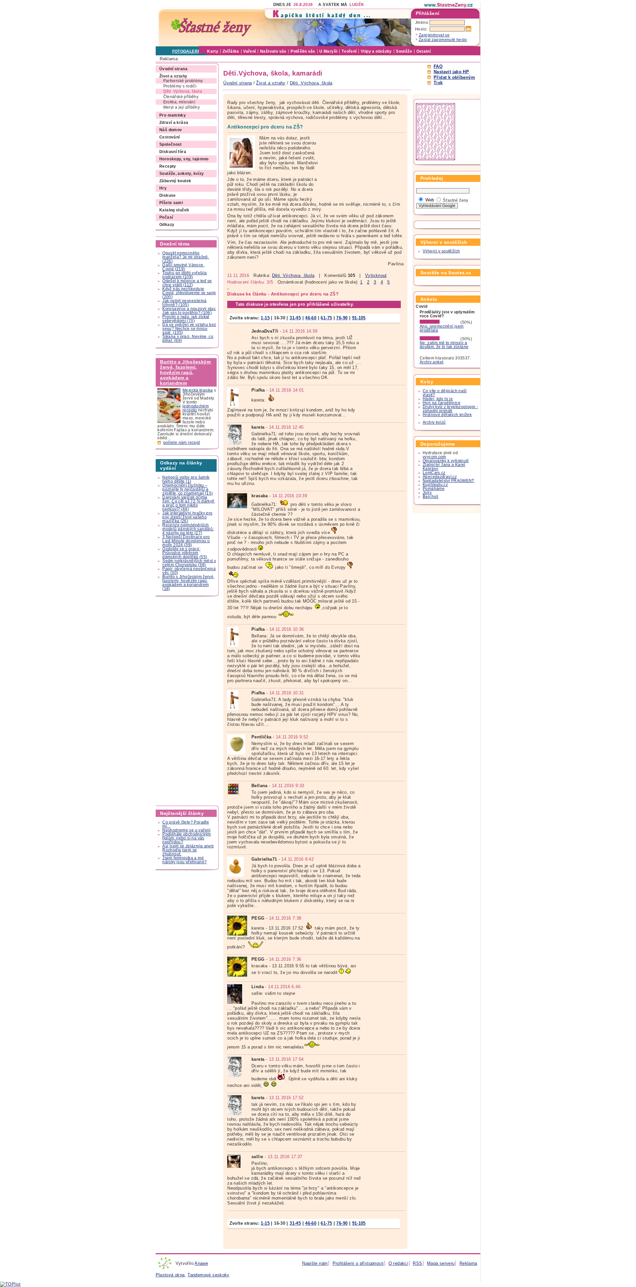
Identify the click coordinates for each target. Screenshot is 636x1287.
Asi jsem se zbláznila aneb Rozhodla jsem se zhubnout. (188, 850)
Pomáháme (434, 489)
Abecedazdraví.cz (440, 477)
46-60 (310, 317)
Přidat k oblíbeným (454, 77)
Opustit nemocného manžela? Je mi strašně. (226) (185, 257)
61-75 (326, 317)
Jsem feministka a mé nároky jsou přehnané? (184, 860)
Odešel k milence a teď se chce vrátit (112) (187, 283)
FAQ (438, 66)
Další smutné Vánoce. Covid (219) (183, 267)
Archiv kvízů (434, 422)
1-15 (265, 317)
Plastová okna (170, 1274)
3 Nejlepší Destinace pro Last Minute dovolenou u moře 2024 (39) (186, 541)
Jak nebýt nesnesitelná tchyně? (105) (184, 303)
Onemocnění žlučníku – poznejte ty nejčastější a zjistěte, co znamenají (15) (187, 489)
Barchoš (431, 497)
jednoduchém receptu (196, 408)
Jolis (427, 493)
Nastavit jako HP (451, 71)
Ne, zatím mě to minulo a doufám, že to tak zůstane (444, 345)
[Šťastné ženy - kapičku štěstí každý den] (211, 27)
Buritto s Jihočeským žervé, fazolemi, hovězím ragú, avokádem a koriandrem (185, 372)
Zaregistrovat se (434, 35)
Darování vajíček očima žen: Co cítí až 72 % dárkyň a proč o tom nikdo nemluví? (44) (188, 503)
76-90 (341, 317)
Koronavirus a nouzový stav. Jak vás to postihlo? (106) (189, 311)
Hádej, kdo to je (438, 399)
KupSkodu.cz (435, 485)
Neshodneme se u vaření (186, 830)
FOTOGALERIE (187, 51)
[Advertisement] (187, 701)
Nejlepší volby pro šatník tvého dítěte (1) (186, 479)
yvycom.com (434, 457)
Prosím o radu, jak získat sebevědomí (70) (185, 319)
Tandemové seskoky (208, 1274)
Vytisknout (376, 275)
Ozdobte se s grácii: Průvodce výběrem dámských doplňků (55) (184, 553)
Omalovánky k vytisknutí (446, 461)
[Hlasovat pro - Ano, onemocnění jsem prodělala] (439, 322)
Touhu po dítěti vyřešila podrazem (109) (184, 275)
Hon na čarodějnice (441, 403)
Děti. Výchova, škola (293, 275)
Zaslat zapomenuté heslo (443, 40)
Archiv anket (432, 362)
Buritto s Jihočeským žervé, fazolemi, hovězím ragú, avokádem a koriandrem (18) (188, 583)
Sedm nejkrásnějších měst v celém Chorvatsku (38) (189, 563)
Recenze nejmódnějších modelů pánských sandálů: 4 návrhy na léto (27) (188, 529)
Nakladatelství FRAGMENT (448, 481)
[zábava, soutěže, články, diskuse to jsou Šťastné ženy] (448, 5)
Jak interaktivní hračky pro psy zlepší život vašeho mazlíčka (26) (187, 517)
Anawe (201, 1263)
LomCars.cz (434, 473)
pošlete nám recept (181, 443)
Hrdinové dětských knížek (447, 415)
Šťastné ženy (455, 200)
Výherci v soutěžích (441, 251)
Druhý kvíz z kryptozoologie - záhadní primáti (450, 409)
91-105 (359, 317)
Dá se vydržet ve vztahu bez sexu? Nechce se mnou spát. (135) (189, 329)
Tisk (438, 82)
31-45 (295, 317)
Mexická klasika (198, 390)
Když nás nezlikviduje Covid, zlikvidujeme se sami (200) (189, 293)
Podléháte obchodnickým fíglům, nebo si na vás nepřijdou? (186, 838)
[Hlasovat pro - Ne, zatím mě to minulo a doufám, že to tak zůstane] (439, 339)
